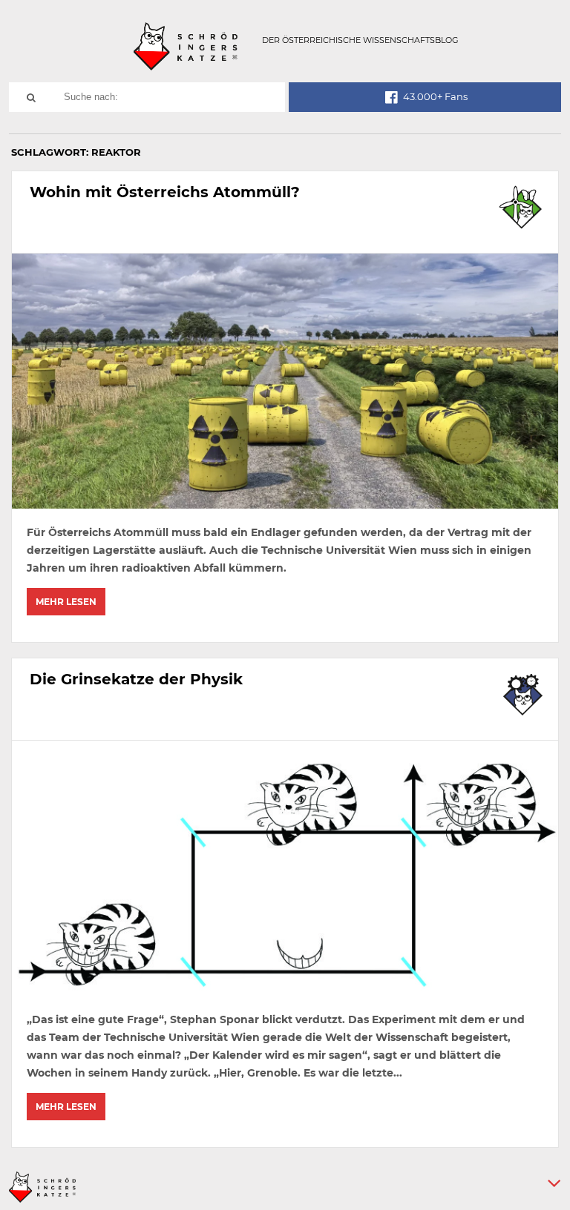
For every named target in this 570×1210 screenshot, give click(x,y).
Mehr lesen (66, 601)
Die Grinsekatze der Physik (136, 679)
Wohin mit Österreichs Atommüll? (165, 192)
